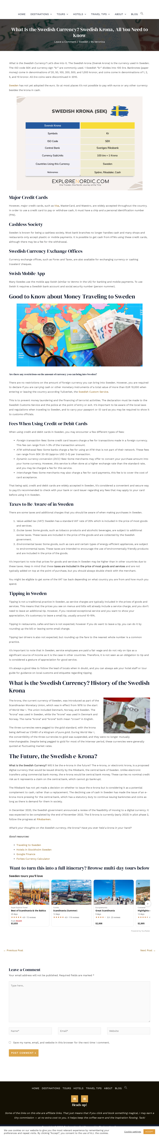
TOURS (61, 14)
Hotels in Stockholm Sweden (34, 849)
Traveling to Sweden (28, 845)
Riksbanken (44, 819)
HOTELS (78, 14)
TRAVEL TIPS (99, 14)
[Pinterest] (84, 1098)
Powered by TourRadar (140, 931)
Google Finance (25, 854)
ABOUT (119, 14)
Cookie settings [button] (132, 1131)
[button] (50, 14)
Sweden (83, 41)
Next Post (148, 950)
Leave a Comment (65, 41)
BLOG (134, 14)
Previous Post (13, 950)
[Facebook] (74, 1098)
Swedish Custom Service (93, 391)
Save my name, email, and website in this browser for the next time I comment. (61, 1042)
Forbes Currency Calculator (33, 858)
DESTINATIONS (39, 14)
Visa (56, 205)
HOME (21, 14)
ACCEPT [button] (149, 1131)
